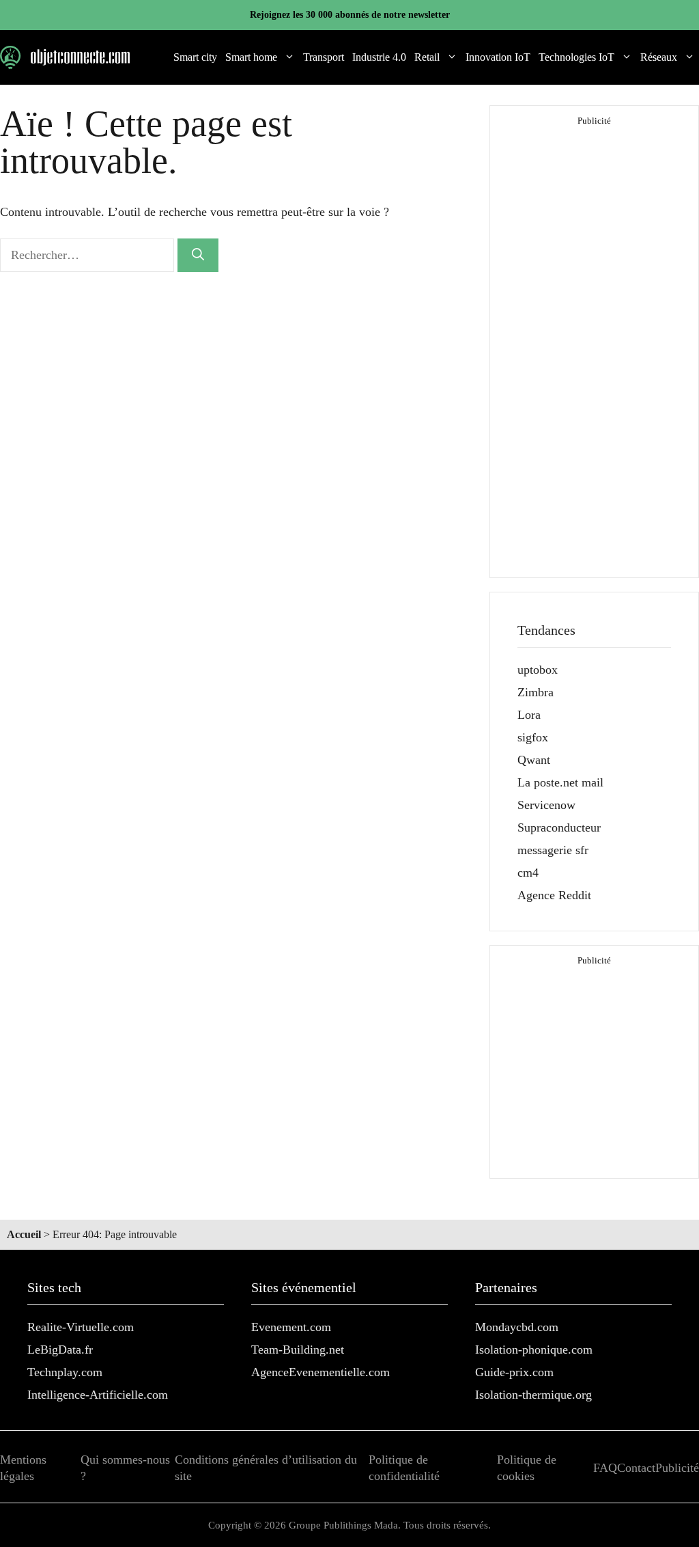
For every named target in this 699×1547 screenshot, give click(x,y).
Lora (529, 715)
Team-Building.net (297, 1349)
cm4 (528, 872)
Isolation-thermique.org (533, 1394)
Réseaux (658, 57)
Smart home (251, 57)
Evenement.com (291, 1327)
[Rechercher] (197, 255)
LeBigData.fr (60, 1349)
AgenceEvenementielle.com (320, 1372)
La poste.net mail (560, 782)
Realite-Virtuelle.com (80, 1327)
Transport (323, 57)
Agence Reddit (554, 895)
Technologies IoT (576, 57)
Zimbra (535, 692)
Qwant (533, 760)
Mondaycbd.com (516, 1327)
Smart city (195, 57)
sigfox (532, 737)
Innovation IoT (498, 57)
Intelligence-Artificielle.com (97, 1394)
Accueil (24, 1234)
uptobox (537, 669)
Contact (636, 1468)
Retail (427, 57)
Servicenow (546, 805)
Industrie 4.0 (379, 57)
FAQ (605, 1468)
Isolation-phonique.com (534, 1349)
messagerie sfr (552, 850)
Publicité (677, 1468)
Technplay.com (64, 1372)
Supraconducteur (559, 827)
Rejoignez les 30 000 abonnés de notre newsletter (350, 15)
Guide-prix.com (514, 1372)
